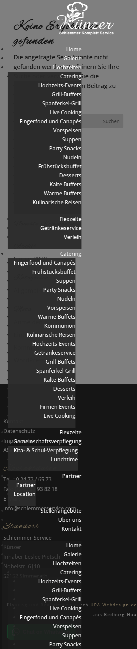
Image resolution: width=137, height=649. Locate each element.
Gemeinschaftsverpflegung (47, 441)
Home (73, 49)
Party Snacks (65, 148)
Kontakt (71, 528)
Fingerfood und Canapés (50, 121)
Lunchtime (64, 459)
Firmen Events (57, 406)
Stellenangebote (61, 510)
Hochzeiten (67, 67)
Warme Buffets (62, 193)
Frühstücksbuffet (59, 166)
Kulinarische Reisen (57, 202)
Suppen (71, 139)
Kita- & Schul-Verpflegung (46, 450)
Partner (71, 476)
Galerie (72, 58)
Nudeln (72, 157)
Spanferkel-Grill (61, 103)
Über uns (69, 519)
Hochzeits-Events (59, 85)
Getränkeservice (60, 228)
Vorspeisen (67, 130)
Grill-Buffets (66, 94)
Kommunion (59, 325)
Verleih (72, 237)
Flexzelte (70, 219)
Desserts (70, 175)
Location (25, 494)
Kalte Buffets (65, 184)
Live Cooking (65, 112)
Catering (70, 76)
